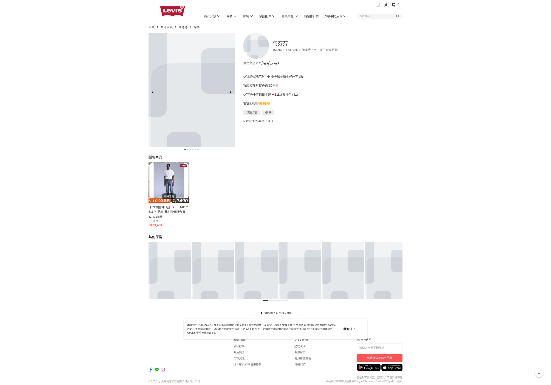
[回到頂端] (539, 373)
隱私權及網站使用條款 (227, 328)
